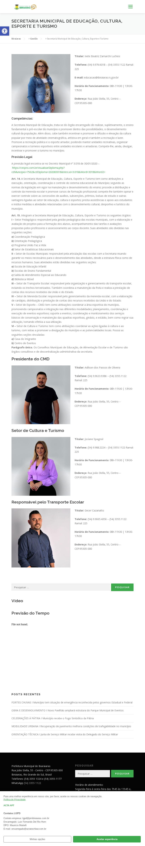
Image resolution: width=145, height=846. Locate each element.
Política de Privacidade (15, 799)
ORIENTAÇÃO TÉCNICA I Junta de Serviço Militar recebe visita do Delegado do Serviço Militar (64, 734)
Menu (130, 6)
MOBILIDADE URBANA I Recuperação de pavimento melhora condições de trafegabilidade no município (71, 726)
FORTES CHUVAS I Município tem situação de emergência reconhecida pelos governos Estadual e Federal (71, 702)
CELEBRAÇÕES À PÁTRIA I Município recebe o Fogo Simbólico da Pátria (52, 718)
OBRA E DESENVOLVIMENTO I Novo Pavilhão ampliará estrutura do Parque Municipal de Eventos (67, 710)
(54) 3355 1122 (32, 783)
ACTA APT (9, 805)
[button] (4, 31)
